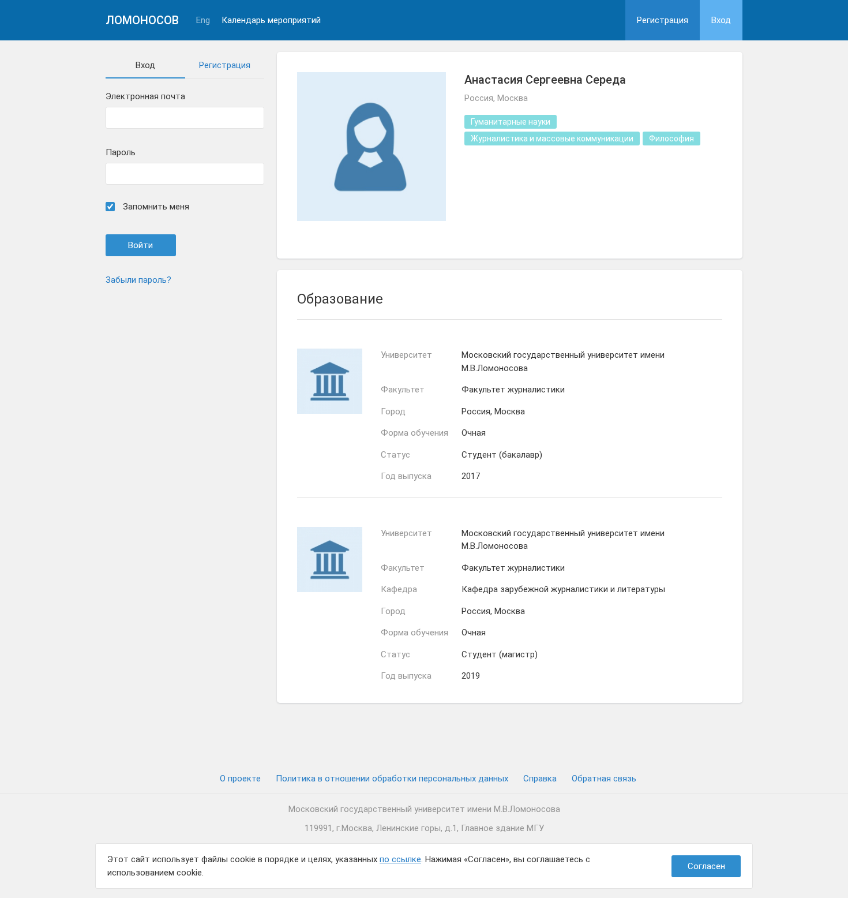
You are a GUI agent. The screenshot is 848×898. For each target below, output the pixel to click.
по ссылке (400, 859)
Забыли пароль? (138, 280)
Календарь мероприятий (271, 20)
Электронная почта (145, 96)
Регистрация (662, 20)
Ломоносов (142, 20)
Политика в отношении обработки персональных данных (392, 778)
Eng (203, 20)
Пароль (121, 152)
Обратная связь (604, 778)
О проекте (240, 778)
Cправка (540, 778)
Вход (721, 20)
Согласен (706, 866)
